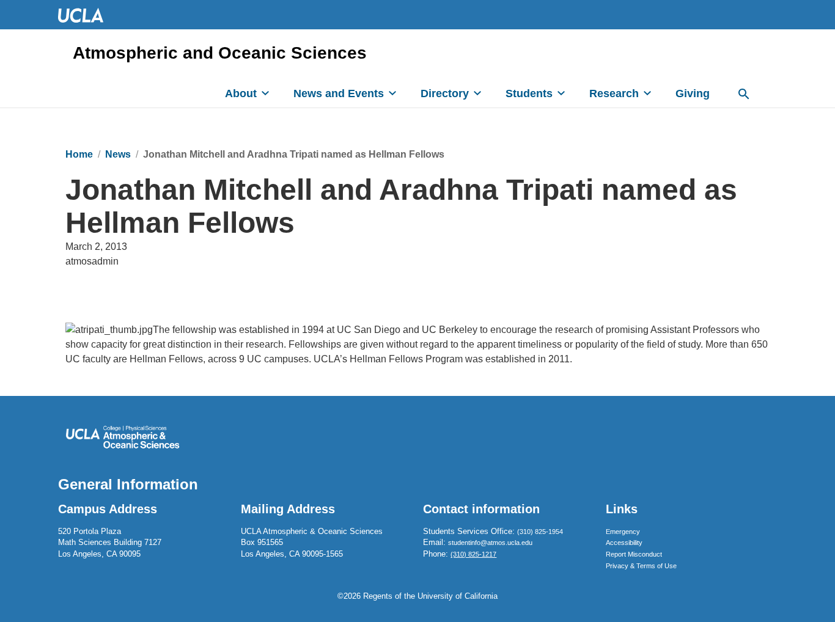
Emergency (623, 531)
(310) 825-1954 (540, 531)
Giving (692, 93)
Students (529, 93)
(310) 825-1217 (473, 554)
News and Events (338, 93)
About (241, 93)
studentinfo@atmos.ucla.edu (490, 542)
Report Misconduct (634, 554)
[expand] (265, 92)
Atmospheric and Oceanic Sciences (220, 53)
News (118, 154)
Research (614, 93)
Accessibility (624, 542)
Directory (445, 93)
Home (79, 154)
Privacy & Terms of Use (641, 565)
